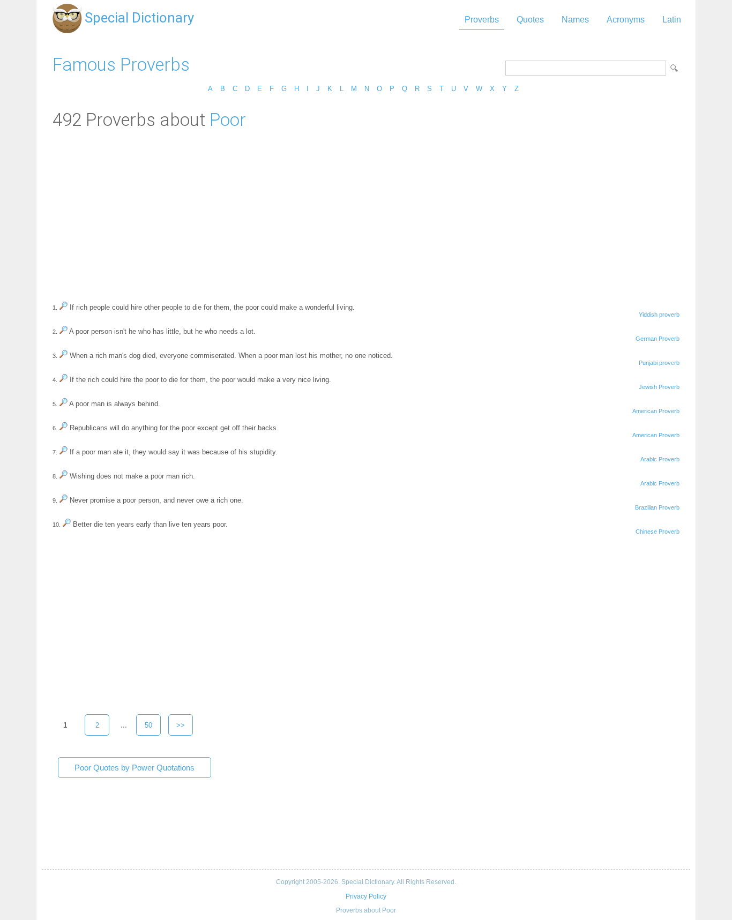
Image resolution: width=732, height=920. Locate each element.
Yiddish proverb (659, 314)
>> (180, 725)
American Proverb (655, 411)
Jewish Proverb (659, 387)
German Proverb (657, 338)
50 (148, 725)
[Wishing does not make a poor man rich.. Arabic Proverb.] (63, 476)
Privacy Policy (366, 896)
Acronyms (626, 19)
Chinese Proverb (657, 531)
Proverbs (482, 19)
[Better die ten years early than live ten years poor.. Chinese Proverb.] (67, 524)
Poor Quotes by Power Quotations (134, 767)
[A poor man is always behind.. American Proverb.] (63, 404)
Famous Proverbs (121, 64)
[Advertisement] (366, 211)
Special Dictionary (139, 18)
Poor (228, 119)
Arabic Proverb (659, 459)
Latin (671, 19)
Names (575, 19)
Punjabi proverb (659, 363)
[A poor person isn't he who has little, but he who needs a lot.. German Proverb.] (63, 331)
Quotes (530, 19)
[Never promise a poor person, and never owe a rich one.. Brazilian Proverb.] (63, 500)
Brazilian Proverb (657, 507)
